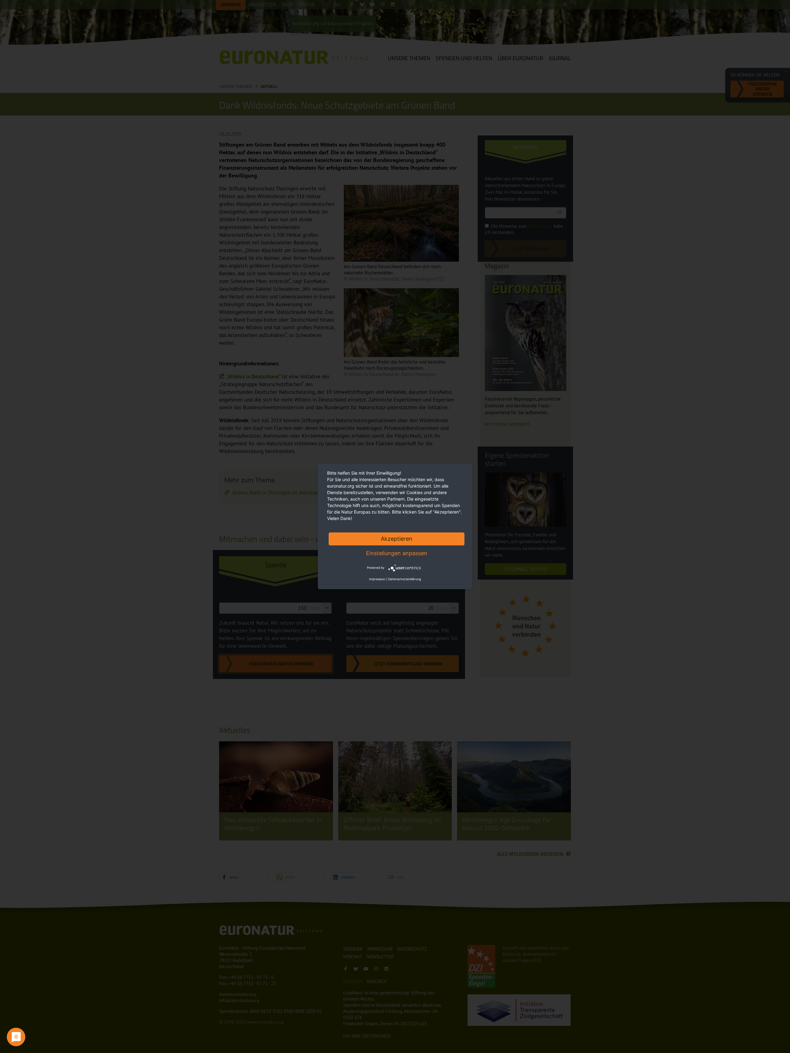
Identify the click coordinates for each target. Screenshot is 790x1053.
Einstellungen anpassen (396, 553)
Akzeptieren (396, 538)
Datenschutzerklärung (404, 579)
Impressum (377, 579)
